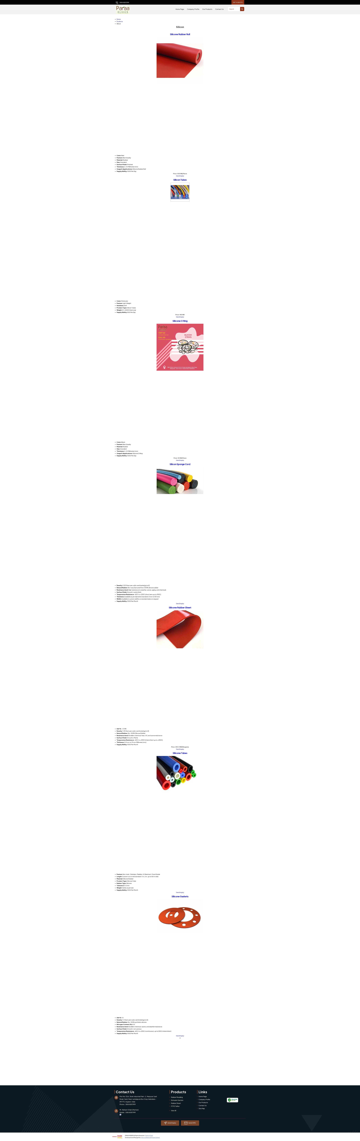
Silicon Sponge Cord (180, 464)
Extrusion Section (177, 1100)
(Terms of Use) (149, 1135)
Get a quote (238, 2)
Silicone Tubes (180, 753)
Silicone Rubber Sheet (180, 607)
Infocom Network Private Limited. (150, 1137)
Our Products (207, 9)
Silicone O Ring (180, 321)
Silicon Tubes (180, 179)
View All (173, 1111)
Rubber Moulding (177, 1097)
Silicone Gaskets (180, 896)
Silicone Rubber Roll (180, 34)
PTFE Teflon (175, 1106)
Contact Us (219, 9)
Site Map (202, 1108)
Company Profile (193, 9)
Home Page (180, 9)
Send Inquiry (180, 176)
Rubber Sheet (176, 1103)
